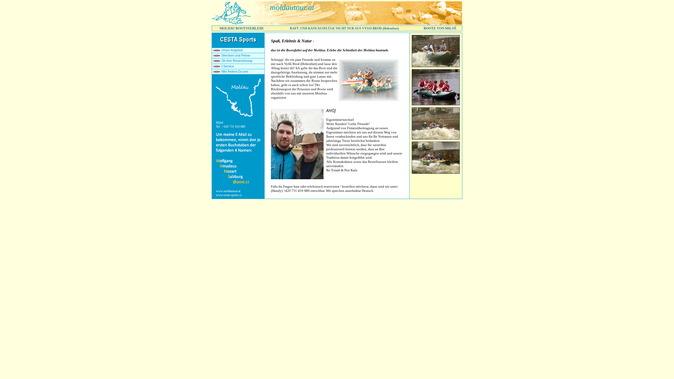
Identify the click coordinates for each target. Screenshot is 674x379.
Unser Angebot (232, 50)
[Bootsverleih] (231, 24)
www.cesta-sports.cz (229, 195)
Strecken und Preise (235, 55)
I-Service (227, 66)
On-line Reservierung (236, 61)
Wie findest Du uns (234, 71)
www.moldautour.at (228, 191)
